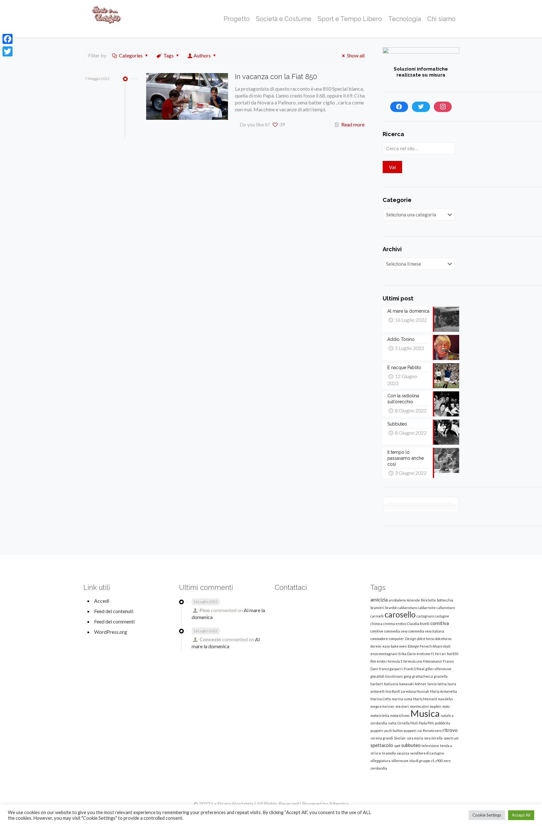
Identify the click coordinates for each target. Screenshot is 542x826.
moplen (435, 706)
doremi (375, 646)
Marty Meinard (425, 699)
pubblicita (442, 723)
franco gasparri (391, 669)
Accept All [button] (521, 815)
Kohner (421, 684)
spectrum (451, 738)
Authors (202, 55)
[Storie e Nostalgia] (106, 19)
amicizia (379, 599)
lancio (432, 684)
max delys (445, 699)
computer (396, 639)
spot (397, 746)
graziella (441, 676)
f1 (432, 654)
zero (447, 761)
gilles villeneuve (438, 669)
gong (407, 676)
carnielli (377, 616)
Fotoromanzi (432, 661)
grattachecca (422, 676)
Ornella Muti (407, 723)
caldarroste (427, 608)
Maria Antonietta (443, 691)
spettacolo (381, 745)
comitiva (439, 623)
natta (392, 723)
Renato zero (432, 730)
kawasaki (406, 684)
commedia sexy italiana (426, 631)
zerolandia (378, 768)
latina (442, 684)
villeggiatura (380, 761)
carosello (400, 614)
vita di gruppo (419, 761)
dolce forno (425, 639)
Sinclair (400, 738)
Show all (355, 55)
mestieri (402, 706)
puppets (376, 730)
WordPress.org (110, 632)
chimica (376, 624)
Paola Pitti (426, 723)
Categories (131, 55)
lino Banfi (392, 691)
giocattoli (377, 676)
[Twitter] (421, 107)
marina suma (402, 699)
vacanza (403, 753)
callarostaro (446, 608)
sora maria (415, 738)
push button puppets (400, 730)
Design (410, 639)
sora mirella (433, 738)
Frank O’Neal (414, 669)
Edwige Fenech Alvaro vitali (429, 646)
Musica (425, 713)
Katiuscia (391, 684)
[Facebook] (399, 107)
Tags (168, 55)
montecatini (419, 706)
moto (445, 706)
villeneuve (399, 761)
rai (419, 730)
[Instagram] (443, 107)
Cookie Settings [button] (486, 815)
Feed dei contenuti (113, 611)
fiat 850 (452, 654)
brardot (391, 608)
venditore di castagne (427, 753)
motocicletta (379, 715)
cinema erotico (394, 624)
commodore (379, 639)
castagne (442, 616)
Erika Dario (407, 654)
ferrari (440, 654)
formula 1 (395, 661)
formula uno (412, 661)
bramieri (377, 608)
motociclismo (399, 715)
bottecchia (445, 600)
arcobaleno (397, 600)
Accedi (101, 601)
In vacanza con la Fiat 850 (276, 76)
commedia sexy (395, 631)
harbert (376, 684)
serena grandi (381, 738)
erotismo (423, 654)
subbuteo (411, 745)
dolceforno (443, 639)
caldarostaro (407, 608)
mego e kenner (382, 706)
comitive (376, 631)
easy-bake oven (394, 646)
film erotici (378, 661)
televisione (430, 746)
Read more (352, 124)
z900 (439, 761)
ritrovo (450, 730)
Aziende (413, 600)
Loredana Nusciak (415, 691)
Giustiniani (394, 676)
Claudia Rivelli (418, 624)
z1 (432, 761)
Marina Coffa (380, 699)
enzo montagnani (383, 654)
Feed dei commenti (114, 621)
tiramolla (389, 753)
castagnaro (425, 616)
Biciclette (428, 600)
